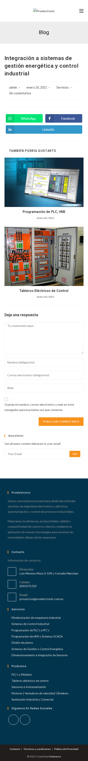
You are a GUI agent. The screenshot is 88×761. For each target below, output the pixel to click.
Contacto (15, 749)
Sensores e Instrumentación (29, 687)
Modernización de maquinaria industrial (36, 617)
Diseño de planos (22, 642)
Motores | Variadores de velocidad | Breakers (40, 693)
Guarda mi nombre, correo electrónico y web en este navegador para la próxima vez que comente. (39, 407)
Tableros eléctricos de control (30, 680)
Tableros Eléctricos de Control (43, 291)
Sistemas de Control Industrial (30, 624)
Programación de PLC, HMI (44, 212)
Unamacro (55, 756)
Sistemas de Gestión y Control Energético (37, 649)
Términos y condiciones (37, 749)
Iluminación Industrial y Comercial (32, 699)
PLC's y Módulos (22, 674)
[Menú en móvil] (81, 11)
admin (13, 87)
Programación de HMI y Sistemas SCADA (37, 636)
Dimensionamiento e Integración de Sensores (40, 655)
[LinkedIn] (25, 720)
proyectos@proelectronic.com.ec (41, 599)
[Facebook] (13, 720)
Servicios (62, 87)
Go (75, 453)
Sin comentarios (20, 93)
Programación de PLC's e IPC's (30, 630)
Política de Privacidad (66, 749)
